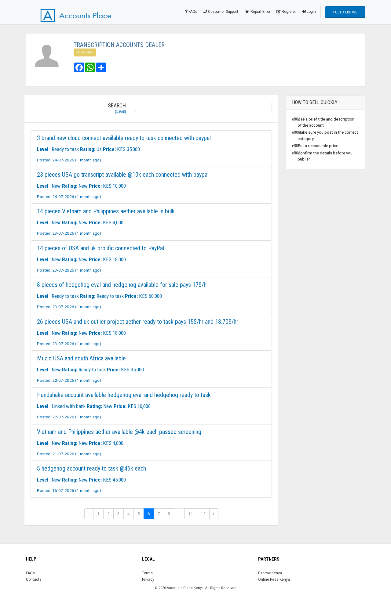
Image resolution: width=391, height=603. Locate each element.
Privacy (148, 579)
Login (311, 11)
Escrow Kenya (270, 573)
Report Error (260, 11)
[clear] (120, 112)
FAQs (192, 11)
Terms (147, 573)
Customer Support (222, 11)
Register (288, 11)
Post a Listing (345, 12)
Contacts (34, 579)
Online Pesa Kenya (274, 579)
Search (117, 108)
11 (190, 513)
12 (203, 513)
